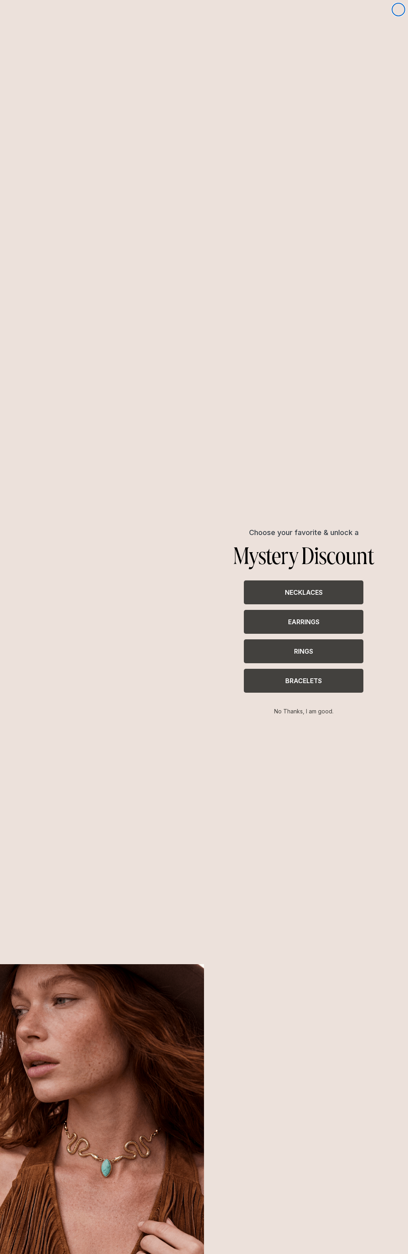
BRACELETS (303, 681)
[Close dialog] (398, 9)
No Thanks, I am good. (303, 711)
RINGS (303, 651)
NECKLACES (304, 592)
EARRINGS (304, 622)
